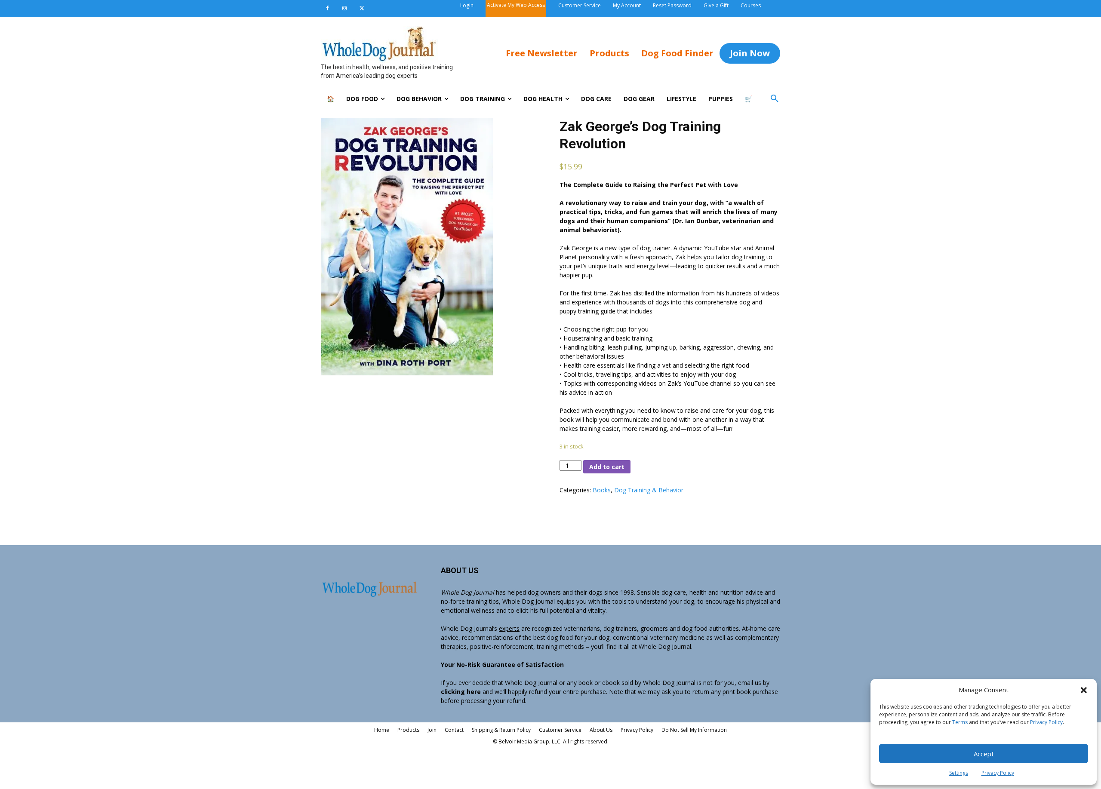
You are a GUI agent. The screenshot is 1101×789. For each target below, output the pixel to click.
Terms (960, 722)
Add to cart (606, 467)
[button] (1083, 690)
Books (602, 490)
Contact (454, 730)
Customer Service (560, 730)
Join (432, 730)
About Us (601, 730)
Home (381, 730)
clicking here (461, 692)
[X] (361, 8)
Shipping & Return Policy (501, 730)
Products (408, 730)
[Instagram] (344, 8)
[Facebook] (327, 8)
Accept (984, 753)
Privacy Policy (1046, 722)
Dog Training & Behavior (648, 490)
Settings (958, 773)
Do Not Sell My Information (694, 730)
